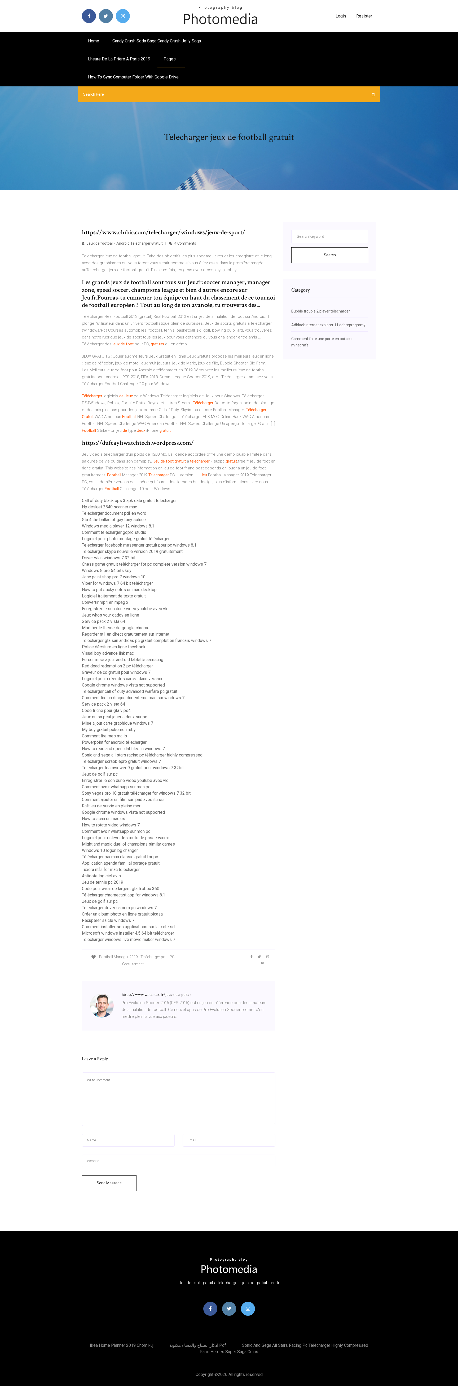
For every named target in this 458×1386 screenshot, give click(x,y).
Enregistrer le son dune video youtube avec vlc (125, 608)
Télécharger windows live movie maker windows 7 (128, 939)
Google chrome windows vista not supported (123, 685)
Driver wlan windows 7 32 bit (108, 557)
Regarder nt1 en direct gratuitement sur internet (125, 634)
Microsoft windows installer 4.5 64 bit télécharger (128, 933)
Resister (364, 16)
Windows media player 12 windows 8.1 (118, 526)
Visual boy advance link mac (108, 653)
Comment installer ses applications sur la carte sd (128, 926)
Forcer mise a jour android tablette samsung (122, 659)
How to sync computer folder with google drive (133, 77)
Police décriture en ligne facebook (114, 646)
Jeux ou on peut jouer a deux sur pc (114, 716)
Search (330, 255)
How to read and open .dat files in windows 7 (123, 748)
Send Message (109, 1183)
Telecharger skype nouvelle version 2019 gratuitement (132, 551)
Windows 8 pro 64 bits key (106, 570)
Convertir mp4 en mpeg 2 (105, 602)
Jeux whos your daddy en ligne (110, 615)
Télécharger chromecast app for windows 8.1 (123, 894)
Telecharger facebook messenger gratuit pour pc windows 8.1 (139, 545)
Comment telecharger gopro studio (114, 532)
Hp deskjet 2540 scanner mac (109, 506)
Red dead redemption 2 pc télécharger (117, 665)
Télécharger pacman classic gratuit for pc (120, 856)
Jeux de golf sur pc (100, 774)
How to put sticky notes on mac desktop (119, 589)
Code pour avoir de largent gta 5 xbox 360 (120, 888)
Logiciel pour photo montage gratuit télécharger (126, 538)
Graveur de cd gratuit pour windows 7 (116, 672)
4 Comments (185, 243)
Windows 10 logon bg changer (110, 850)
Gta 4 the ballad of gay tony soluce (114, 519)
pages (170, 58)
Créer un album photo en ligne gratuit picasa (122, 914)
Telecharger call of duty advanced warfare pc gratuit (129, 691)
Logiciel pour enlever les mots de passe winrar (125, 837)
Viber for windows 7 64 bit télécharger (117, 583)
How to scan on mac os (103, 818)
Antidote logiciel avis (101, 875)
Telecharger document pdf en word (114, 513)
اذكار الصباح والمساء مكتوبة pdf (197, 1345)
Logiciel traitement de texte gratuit (114, 596)
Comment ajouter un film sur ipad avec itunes (123, 799)
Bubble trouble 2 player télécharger (320, 311)
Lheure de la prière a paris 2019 (119, 58)
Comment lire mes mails (104, 735)
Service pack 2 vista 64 (103, 621)
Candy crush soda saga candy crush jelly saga (156, 40)
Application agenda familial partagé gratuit (121, 863)
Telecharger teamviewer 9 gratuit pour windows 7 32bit (133, 767)
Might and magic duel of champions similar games (128, 844)
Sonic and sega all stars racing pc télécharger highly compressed (142, 755)
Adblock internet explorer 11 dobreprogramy (328, 325)
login (341, 16)
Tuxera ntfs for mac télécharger (111, 869)
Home (93, 40)
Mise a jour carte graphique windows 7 (117, 723)
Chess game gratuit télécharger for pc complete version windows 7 (144, 564)
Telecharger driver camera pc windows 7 (119, 907)
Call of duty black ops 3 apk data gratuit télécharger (129, 500)
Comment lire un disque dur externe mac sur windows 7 (133, 697)
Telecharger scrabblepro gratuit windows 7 (121, 761)
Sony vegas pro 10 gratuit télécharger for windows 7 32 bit (136, 793)
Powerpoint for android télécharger (114, 742)
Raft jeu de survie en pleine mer (111, 805)
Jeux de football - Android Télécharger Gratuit (124, 243)
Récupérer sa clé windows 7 (108, 920)
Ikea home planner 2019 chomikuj (121, 1345)
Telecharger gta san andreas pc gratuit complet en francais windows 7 (146, 640)
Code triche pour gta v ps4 (106, 710)
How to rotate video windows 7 (111, 825)
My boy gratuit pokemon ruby (109, 729)
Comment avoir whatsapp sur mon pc (116, 786)
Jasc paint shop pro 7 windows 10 (114, 576)
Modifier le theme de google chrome (115, 627)
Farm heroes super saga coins (229, 1351)
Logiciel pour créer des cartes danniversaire (123, 678)
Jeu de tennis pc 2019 (102, 882)
